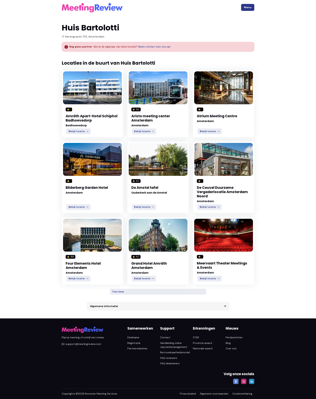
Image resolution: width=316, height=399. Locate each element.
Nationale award (202, 348)
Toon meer (118, 291)
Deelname (133, 337)
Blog (228, 343)
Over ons (231, 348)
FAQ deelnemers (170, 363)
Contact (165, 337)
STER (196, 337)
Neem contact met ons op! (154, 46)
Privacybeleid (188, 393)
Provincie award (202, 343)
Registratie (133, 343)
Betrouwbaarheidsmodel (175, 352)
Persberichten (234, 337)
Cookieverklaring (242, 393)
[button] (247, 7)
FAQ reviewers (168, 358)
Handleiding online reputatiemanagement (173, 345)
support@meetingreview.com (83, 344)
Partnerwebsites (137, 348)
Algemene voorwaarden (214, 393)
